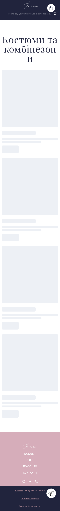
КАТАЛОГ (30, 453)
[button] (55, 14)
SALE (30, 460)
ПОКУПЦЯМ (30, 466)
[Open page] (30, 446)
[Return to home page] (31, 5)
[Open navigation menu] (5, 5)
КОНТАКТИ (30, 472)
